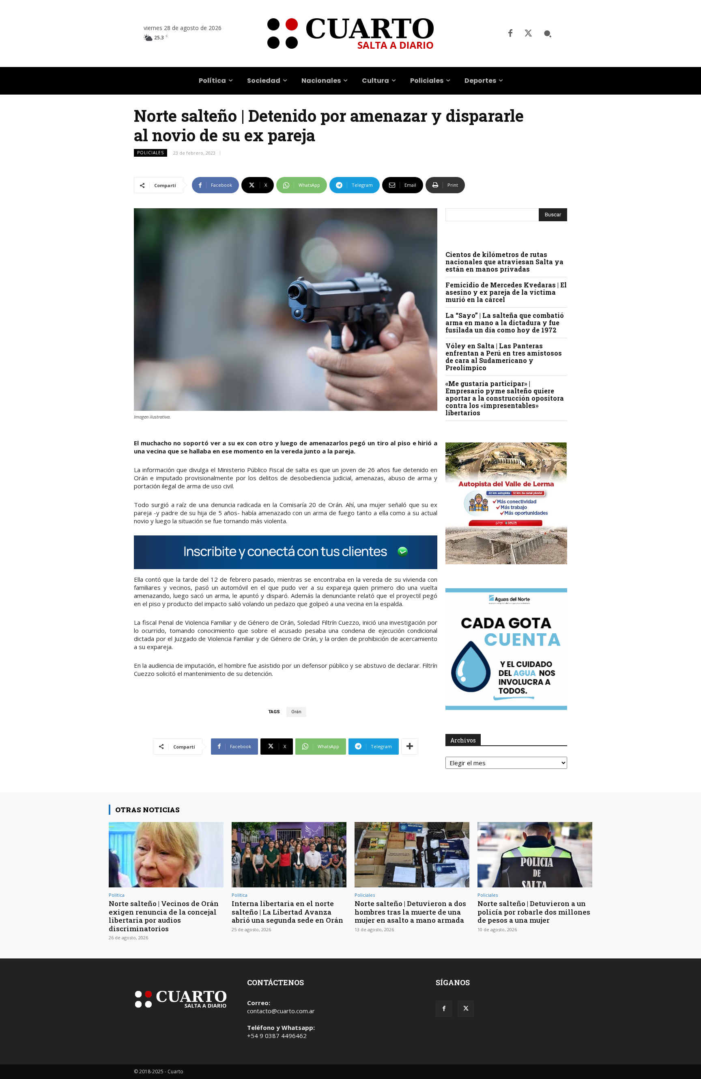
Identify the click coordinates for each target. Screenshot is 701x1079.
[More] (409, 746)
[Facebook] (510, 34)
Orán (296, 711)
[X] (528, 34)
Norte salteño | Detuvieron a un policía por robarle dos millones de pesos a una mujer (533, 912)
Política (117, 895)
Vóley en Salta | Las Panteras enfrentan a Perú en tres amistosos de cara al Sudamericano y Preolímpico (503, 356)
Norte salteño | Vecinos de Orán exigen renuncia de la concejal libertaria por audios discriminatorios (164, 916)
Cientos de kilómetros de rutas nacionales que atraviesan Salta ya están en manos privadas (504, 261)
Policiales (150, 152)
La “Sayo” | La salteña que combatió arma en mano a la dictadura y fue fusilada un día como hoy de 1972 (504, 322)
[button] (547, 33)
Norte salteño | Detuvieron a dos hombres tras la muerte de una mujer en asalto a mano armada (410, 912)
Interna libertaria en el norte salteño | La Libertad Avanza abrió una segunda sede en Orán (287, 912)
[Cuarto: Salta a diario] (350, 33)
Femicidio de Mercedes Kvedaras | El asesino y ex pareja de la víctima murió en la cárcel (506, 292)
